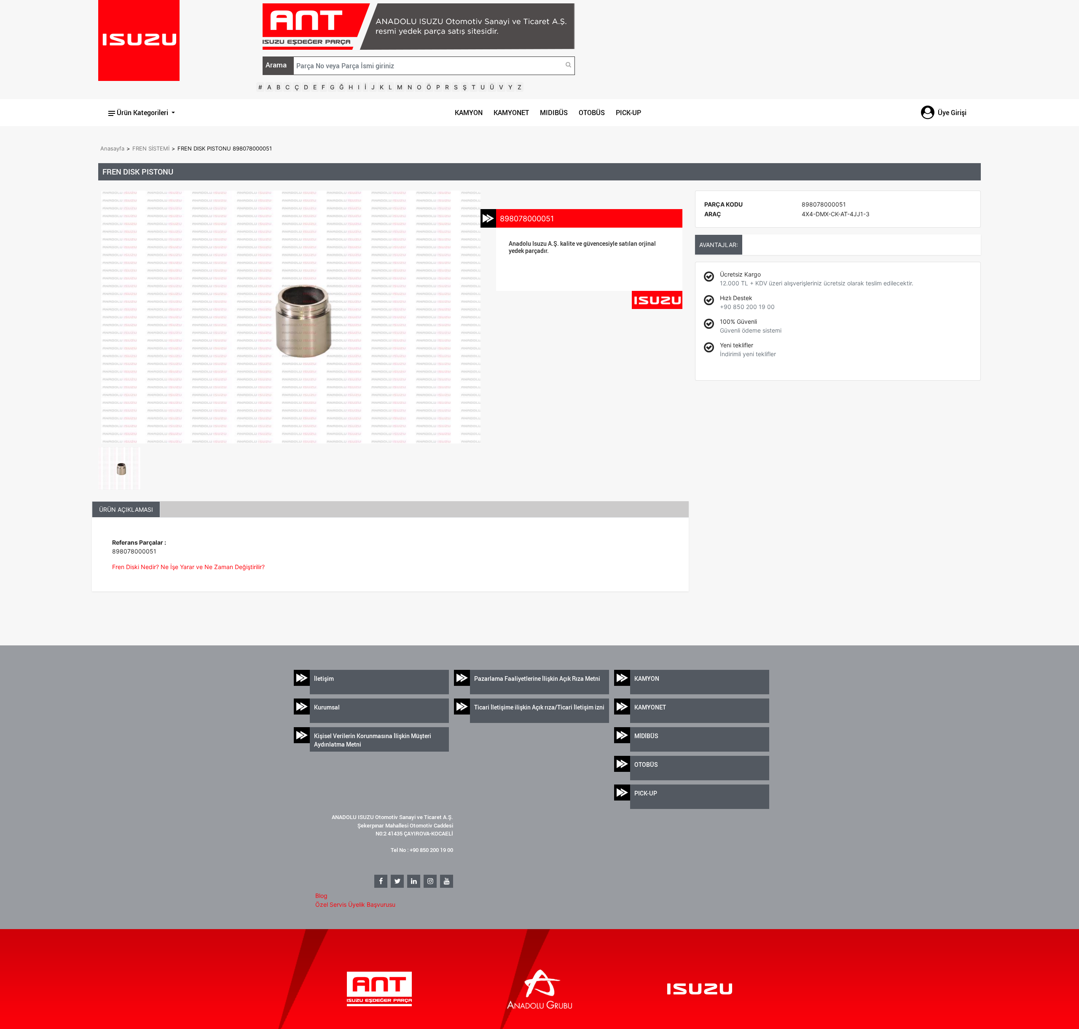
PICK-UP (628, 112)
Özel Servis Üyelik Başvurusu (355, 904)
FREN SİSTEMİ (150, 148)
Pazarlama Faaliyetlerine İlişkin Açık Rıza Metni (537, 678)
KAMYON (469, 112)
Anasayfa (112, 148)
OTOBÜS (592, 112)
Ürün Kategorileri (142, 112)
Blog (321, 895)
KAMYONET (511, 112)
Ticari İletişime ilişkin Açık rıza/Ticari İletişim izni (539, 707)
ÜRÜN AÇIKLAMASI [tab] (126, 509)
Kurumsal (327, 707)
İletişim (324, 678)
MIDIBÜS (554, 112)
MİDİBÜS (646, 736)
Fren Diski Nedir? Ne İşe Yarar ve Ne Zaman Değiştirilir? (188, 566)
